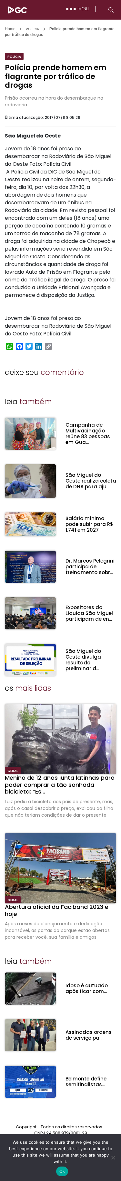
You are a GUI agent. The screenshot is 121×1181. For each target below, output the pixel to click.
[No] (113, 1157)
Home (10, 29)
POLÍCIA (32, 29)
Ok (62, 1171)
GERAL (12, 770)
